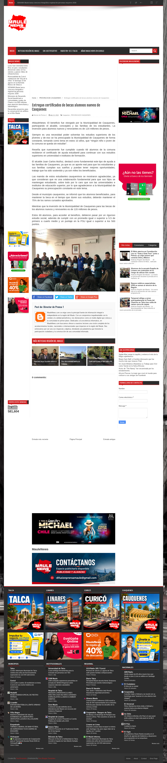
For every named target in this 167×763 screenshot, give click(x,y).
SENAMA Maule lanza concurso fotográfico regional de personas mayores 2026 (16, 90)
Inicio (12, 50)
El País (127, 724)
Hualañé (13, 693)
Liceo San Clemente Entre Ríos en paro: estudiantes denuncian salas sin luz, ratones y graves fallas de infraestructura (18, 70)
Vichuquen (14, 737)
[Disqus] (73, 477)
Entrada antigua (109, 439)
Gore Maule (53, 705)
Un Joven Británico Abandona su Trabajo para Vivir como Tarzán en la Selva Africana (138, 365)
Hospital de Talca (55, 691)
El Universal (129, 704)
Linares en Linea (93, 725)
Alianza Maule (92, 698)
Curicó (13, 681)
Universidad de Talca (56, 668)
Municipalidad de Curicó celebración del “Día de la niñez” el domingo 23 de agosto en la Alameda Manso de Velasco (17, 81)
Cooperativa (129, 692)
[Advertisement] (111, 28)
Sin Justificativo (50, 50)
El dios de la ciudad (131, 686)
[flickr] (141, 3)
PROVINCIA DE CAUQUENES (80, 115)
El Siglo (127, 732)
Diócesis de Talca (55, 737)
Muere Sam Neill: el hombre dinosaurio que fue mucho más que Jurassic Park (136, 360)
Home (128, 758)
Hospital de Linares (56, 717)
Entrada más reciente (40, 439)
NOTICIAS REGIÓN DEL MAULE (28, 50)
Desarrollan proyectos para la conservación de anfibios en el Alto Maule (18, 111)
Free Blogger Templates (46, 758)
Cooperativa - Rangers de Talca (98, 713)
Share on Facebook (44, 297)
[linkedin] (151, 3)
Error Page (154, 758)
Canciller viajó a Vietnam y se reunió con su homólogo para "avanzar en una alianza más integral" (140, 696)
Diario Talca (91, 679)
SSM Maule (52, 679)
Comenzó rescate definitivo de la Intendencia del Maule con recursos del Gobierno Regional (62, 709)
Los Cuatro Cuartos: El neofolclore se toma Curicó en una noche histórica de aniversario (25, 685)
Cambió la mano (130, 726)
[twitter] (136, 3)
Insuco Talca (53, 727)
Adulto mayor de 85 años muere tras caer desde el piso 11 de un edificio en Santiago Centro (139, 676)
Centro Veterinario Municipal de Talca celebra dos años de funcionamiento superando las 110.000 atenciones (23, 673)
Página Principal (76, 439)
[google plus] (156, 3)
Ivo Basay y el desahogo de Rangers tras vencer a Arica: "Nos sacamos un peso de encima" (101, 717)
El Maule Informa (93, 737)
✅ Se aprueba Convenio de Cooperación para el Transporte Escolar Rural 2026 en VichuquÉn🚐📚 (25, 741)
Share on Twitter (66, 297)
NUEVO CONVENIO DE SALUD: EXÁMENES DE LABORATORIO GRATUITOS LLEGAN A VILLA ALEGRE (24, 717)
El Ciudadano (129, 684)
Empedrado (15, 725)
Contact (144, 758)
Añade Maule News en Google (92, 50)
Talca (12, 668)
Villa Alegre (15, 713)
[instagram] (146, 3)
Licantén (13, 703)
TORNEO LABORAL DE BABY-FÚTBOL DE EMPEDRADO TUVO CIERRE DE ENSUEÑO (24, 729)
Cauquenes (66, 115)
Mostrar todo (40, 748)
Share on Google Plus (89, 297)
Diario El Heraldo (93, 688)
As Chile (127, 714)
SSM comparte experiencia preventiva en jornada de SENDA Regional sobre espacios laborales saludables (62, 683)
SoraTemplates (21, 758)
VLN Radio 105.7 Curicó (95, 668)
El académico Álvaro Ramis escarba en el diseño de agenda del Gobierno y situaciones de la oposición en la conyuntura (140, 736)
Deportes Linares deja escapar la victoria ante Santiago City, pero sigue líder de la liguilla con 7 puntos (100, 729)
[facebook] (130, 3)
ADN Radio (128, 672)
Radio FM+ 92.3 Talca (69, 50)
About (136, 758)
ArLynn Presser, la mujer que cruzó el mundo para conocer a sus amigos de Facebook (138, 374)
